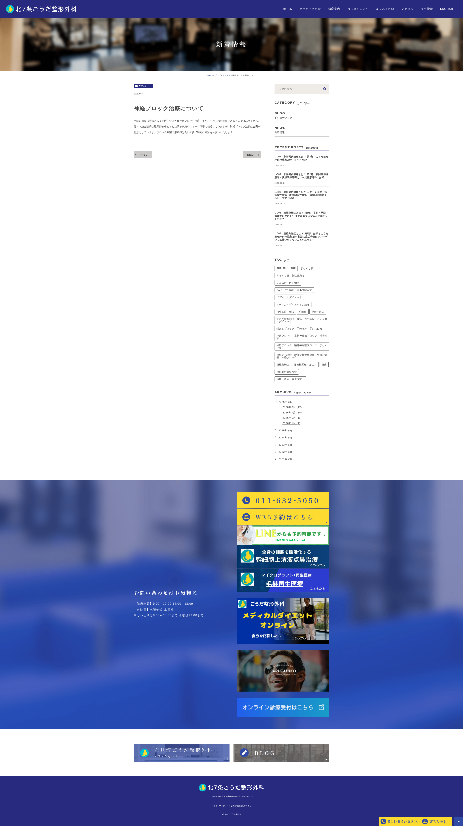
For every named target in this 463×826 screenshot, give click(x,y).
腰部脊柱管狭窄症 (287, 371)
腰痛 (324, 364)
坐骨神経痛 (317, 311)
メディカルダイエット (289, 297)
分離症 (303, 311)
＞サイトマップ (218, 806)
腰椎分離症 (283, 364)
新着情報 (227, 75)
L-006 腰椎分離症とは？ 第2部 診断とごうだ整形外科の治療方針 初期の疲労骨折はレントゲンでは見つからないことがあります (301, 236)
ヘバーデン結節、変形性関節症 (294, 290)
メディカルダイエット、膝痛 (293, 304)
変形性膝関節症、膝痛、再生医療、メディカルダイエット (302, 320)
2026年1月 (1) (291, 423)
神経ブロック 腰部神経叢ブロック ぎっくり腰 (302, 346)
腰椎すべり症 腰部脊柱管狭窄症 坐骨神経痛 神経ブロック (302, 356)
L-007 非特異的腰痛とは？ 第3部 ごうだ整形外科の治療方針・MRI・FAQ (301, 158)
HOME (210, 75)
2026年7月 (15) (292, 412)
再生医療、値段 (285, 311)
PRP (293, 268)
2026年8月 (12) (292, 407)
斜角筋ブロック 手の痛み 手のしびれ (299, 328)
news (142, 86)
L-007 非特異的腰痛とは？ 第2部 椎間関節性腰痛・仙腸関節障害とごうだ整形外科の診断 (301, 176)
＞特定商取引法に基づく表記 (239, 806)
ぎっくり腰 (307, 268)
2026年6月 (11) (292, 417)
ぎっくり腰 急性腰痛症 (290, 275)
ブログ (218, 75)
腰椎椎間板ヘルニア (305, 364)
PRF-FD (281, 268)
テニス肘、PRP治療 (288, 282)
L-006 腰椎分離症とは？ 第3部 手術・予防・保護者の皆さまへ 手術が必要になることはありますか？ (301, 215)
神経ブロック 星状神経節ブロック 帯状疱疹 (302, 337)
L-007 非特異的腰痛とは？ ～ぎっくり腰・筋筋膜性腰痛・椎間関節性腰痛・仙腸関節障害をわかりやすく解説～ (301, 195)
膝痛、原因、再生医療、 (290, 379)
